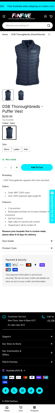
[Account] (45, 16)
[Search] (48, 25)
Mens (6, 149)
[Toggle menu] (4, 16)
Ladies (17, 149)
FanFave (13, 401)
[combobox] (27, 25)
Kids (26, 149)
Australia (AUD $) (14, 370)
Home (5, 34)
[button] (52, 206)
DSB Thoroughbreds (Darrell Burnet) (28, 34)
